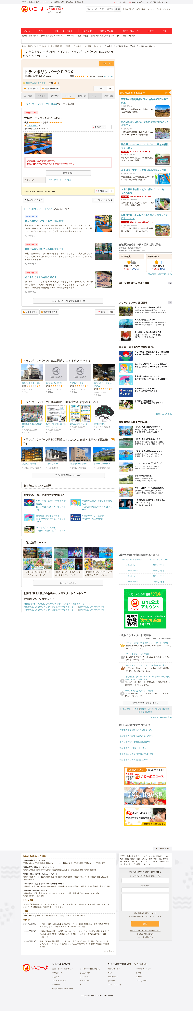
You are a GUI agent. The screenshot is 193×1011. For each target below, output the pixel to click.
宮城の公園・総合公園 (99, 877)
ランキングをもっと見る (161, 717)
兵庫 (106, 36)
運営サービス (113, 977)
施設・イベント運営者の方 (62, 969)
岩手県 (151, 709)
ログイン (167, 2)
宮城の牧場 (78, 863)
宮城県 (158, 709)
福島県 (149, 712)
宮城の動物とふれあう (60, 870)
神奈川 (52, 36)
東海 (69, 36)
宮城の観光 (100, 863)
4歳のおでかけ (132, 571)
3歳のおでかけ (158, 565)
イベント (42, 31)
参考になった (100, 127)
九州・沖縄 (126, 36)
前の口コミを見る (35, 200)
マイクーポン (121, 2)
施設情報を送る (52, 88)
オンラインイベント (64, 31)
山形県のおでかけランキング (64, 609)
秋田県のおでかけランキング (37, 609)
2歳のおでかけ (132, 565)
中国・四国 (115, 36)
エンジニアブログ (115, 985)
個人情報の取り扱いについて (145, 913)
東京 (47, 36)
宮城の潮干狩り (78, 893)
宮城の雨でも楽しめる (31, 886)
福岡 (133, 36)
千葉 (58, 36)
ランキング (87, 31)
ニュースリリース (59, 981)
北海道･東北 (125, 709)
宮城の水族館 (105, 886)
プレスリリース (142, 981)
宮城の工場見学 (29, 870)
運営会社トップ (114, 969)
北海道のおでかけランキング (75, 604)
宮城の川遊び (28, 880)
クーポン (55, 96)
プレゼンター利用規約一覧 (90, 969)
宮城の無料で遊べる (49, 877)
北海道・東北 (27, 36)
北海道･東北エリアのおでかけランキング (42, 604)
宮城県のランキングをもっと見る (145, 703)
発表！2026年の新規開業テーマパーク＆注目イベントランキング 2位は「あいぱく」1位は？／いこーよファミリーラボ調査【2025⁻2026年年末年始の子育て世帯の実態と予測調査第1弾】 (74, 944)
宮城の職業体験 (90, 870)
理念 (110, 973)
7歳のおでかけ (158, 576)
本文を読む (68, 173)
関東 (43, 36)
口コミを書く (33, 88)
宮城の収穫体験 (77, 870)
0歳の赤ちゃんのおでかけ (132, 560)
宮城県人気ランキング (36, 83)
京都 (101, 36)
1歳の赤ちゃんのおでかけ (158, 560)
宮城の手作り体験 (44, 870)
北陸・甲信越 (83, 36)
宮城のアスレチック (82, 877)
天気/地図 (108, 96)
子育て (151, 31)
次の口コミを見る (102, 200)
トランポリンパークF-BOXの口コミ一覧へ (68, 301)
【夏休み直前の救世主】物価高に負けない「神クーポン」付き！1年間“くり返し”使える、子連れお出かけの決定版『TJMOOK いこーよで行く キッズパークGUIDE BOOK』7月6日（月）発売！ (75, 934)
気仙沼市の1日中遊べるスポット (134, 748)
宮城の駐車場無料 (66, 877)
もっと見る (108, 951)
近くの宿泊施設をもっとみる (68, 475)
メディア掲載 (85, 981)
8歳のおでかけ (132, 582)
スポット (28, 31)
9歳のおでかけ (158, 582)
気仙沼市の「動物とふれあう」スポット (137, 736)
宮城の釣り (68, 863)
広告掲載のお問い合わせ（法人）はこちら (145, 916)
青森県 (143, 709)
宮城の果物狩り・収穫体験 (33, 896)
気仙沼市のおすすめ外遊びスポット (135, 759)
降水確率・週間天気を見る (160, 274)
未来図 (138, 973)
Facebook (56, 985)
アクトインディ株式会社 (137, 964)
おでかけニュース (131, 31)
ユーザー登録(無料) (154, 2)
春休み (125, 9)
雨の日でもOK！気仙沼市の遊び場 (135, 742)
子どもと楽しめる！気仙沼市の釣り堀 (136, 754)
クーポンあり (106, 63)
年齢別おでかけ (106, 31)
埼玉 (62, 36)
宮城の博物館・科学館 (77, 886)
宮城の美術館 (93, 886)
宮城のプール (89, 863)
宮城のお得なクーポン (31, 877)
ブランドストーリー (143, 969)
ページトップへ (164, 849)
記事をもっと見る (68, 583)
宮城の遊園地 (28, 863)
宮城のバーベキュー (54, 863)
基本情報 (28, 96)
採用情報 (111, 981)
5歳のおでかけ (158, 571)
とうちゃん (32, 125)
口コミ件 (108, 76)
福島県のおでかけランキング (92, 609)
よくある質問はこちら (145, 934)
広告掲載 (55, 977)
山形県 (141, 712)
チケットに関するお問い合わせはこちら (145, 931)
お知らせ (82, 96)
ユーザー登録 (28, 916)
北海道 (35, 36)
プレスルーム (85, 977)
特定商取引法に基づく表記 (62, 989)
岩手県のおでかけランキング (64, 607)
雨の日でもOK (134, 9)
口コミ (68, 96)
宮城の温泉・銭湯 (30, 893)
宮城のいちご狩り (93, 893)
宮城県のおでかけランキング (92, 607)
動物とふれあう (148, 9)
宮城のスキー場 (45, 893)
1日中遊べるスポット (164, 9)
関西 (93, 36)
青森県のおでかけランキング (37, 607)
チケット (41, 96)
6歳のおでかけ (132, 576)
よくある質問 (85, 973)
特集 (165, 31)
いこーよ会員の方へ (145, 937)
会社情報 (139, 977)
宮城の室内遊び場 (49, 886)
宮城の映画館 (62, 886)
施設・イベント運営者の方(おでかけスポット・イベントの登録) (61, 916)
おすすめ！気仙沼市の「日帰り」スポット (138, 730)
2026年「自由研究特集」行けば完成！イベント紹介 (43, 907)
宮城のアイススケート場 (61, 893)
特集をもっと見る (164, 414)
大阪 (97, 36)
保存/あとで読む (138, 2)
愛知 (73, 36)
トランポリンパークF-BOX (40, 103)
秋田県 (166, 709)
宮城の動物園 (40, 863)
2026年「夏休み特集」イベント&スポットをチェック (43, 904)
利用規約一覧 (57, 973)
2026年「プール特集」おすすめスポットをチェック (87, 904)
